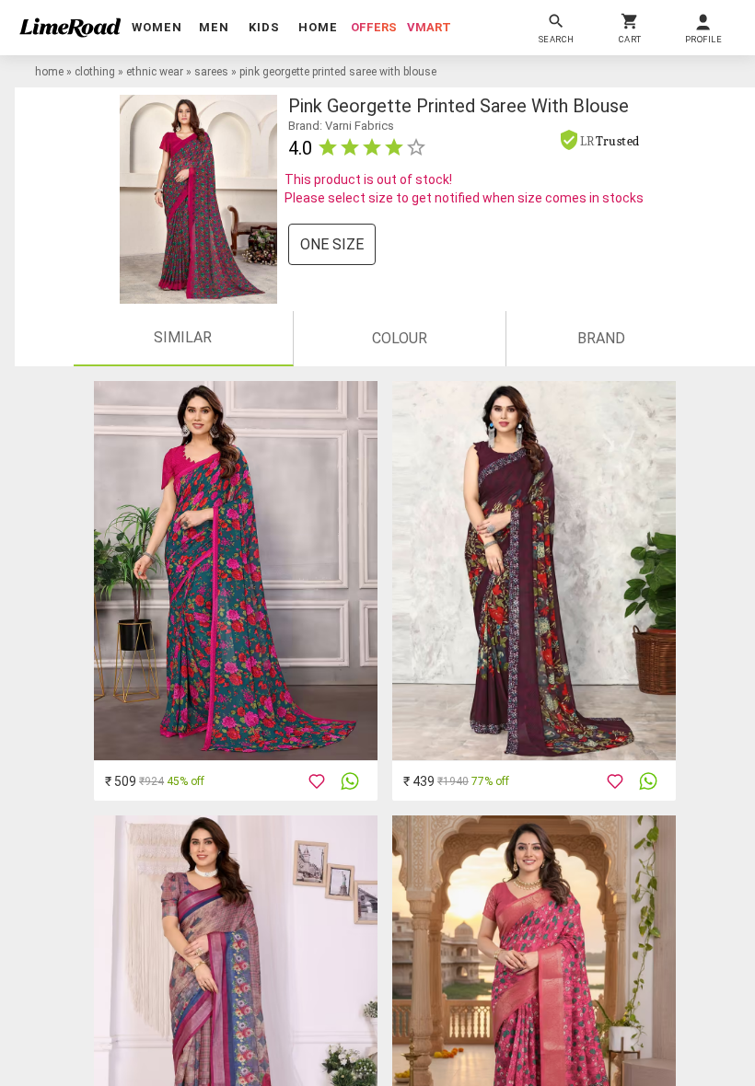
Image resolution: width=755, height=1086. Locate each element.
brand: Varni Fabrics (341, 126)
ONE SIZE (332, 244)
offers (374, 27)
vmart (429, 27)
